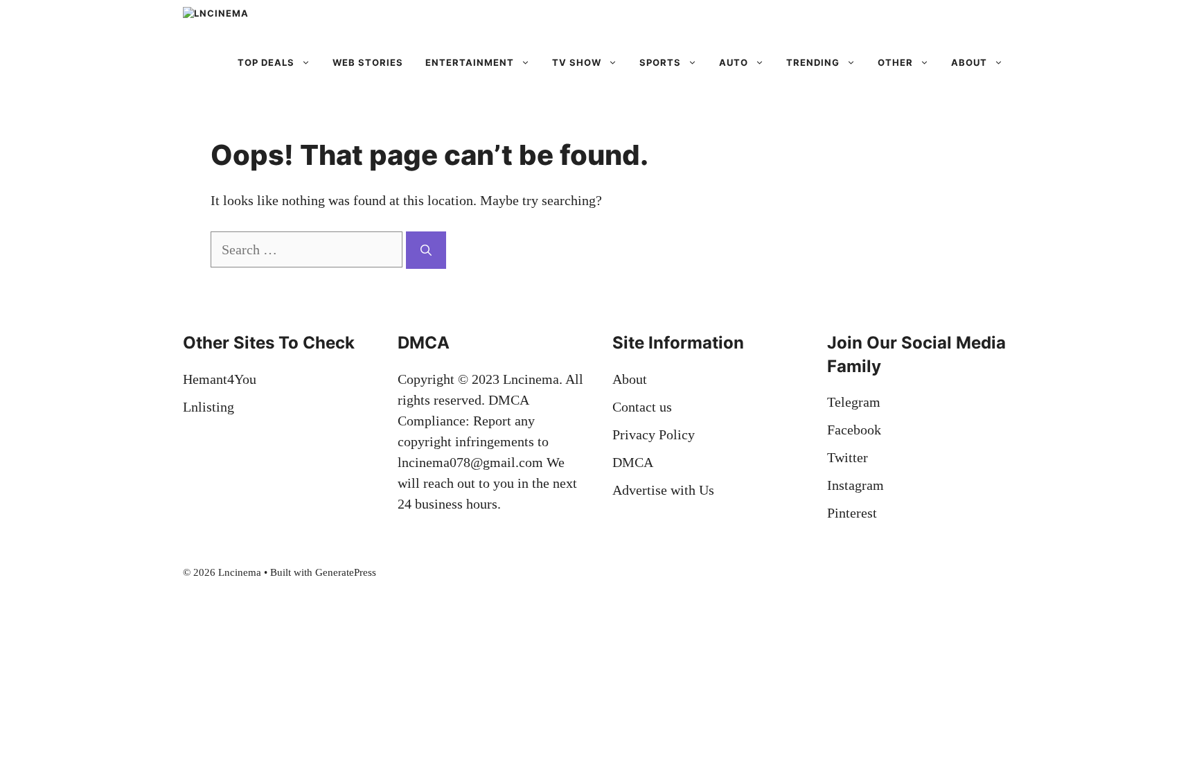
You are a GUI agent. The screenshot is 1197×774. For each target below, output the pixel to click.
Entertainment (469, 62)
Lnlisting (208, 406)
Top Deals (266, 62)
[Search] (426, 250)
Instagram (855, 485)
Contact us (642, 406)
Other (895, 62)
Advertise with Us (663, 490)
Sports (660, 62)
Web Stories (367, 62)
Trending (813, 62)
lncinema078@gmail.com (470, 462)
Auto (733, 62)
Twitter (847, 457)
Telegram (853, 402)
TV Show (576, 62)
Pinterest (852, 512)
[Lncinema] (258, 21)
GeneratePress (345, 572)
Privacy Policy (653, 434)
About (969, 62)
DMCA (632, 462)
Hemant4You (219, 379)
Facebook (854, 429)
